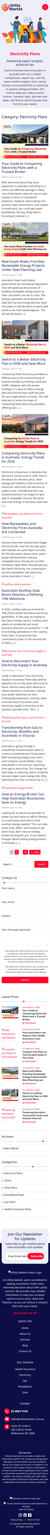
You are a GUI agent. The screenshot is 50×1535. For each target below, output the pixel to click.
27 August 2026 (31, 1049)
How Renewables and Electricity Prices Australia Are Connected (22, 527)
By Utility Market (29, 1023)
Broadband (25, 1386)
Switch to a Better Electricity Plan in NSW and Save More (24, 361)
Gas (25, 1380)
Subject (6, 915)
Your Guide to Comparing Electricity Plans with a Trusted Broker (22, 167)
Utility (7, 1180)
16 (25, 852)
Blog (25, 1345)
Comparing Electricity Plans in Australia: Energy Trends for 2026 (23, 457)
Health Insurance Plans (17, 1209)
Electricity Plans (13, 1173)
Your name (8, 888)
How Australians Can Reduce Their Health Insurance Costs (34, 1035)
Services (25, 1339)
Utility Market (33, 1523)
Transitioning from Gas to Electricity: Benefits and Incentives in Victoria (22, 731)
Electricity (25, 1375)
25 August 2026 (31, 1090)
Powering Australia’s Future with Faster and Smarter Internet (35, 1115)
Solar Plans (10, 1187)
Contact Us (25, 1351)
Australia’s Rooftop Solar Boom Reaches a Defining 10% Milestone (22, 594)
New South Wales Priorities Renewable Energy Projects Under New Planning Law (23, 265)
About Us (25, 1333)
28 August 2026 (31, 1007)
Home (25, 1328)
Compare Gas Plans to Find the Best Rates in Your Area (34, 1054)
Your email (8, 902)
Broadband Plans (14, 1194)
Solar (25, 1392)
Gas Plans (10, 1202)
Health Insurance (25, 1369)
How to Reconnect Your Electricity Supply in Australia (24, 663)
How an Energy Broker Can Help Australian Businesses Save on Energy (23, 798)
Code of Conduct (26, 1509)
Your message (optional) (16, 929)
